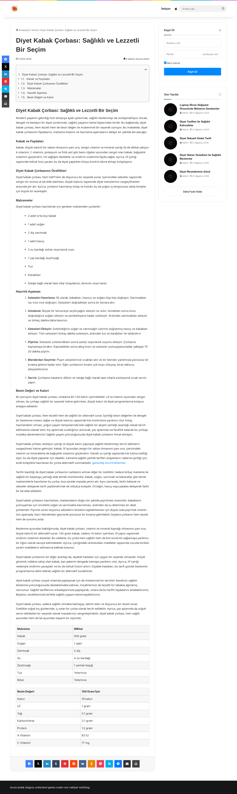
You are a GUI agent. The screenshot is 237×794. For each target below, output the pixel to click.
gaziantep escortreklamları (109, 463)
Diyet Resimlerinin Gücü (195, 171)
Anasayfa (23, 30)
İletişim (166, 8)
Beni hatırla (173, 63)
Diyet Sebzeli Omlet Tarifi (195, 138)
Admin (185, 113)
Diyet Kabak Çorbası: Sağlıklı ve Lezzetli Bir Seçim (52, 74)
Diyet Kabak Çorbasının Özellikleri (47, 83)
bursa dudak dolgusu (22, 787)
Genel (34, 30)
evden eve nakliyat (67, 787)
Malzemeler (34, 88)
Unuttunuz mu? (210, 54)
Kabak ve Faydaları (38, 78)
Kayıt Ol (192, 71)
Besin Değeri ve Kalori (40, 97)
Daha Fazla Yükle (192, 191)
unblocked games (45, 787)
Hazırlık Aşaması (37, 92)
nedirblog (84, 787)
